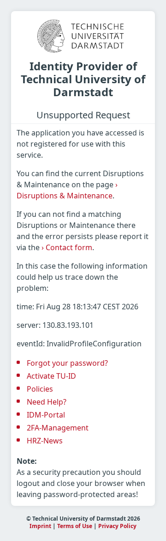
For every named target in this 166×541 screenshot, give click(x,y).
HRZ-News (45, 441)
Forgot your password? (67, 363)
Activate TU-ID (51, 376)
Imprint (40, 526)
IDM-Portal (46, 415)
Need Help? (46, 402)
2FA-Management (58, 428)
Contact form (67, 247)
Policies (40, 389)
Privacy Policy (117, 526)
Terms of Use (74, 526)
